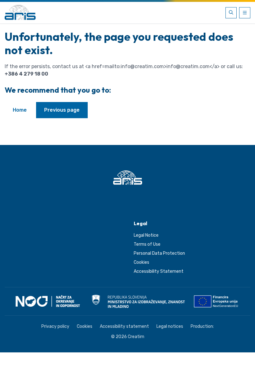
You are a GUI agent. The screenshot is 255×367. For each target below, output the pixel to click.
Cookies (141, 262)
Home (20, 110)
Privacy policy (55, 326)
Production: (202, 326)
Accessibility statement (124, 326)
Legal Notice (146, 235)
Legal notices (169, 326)
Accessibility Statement (158, 271)
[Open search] (231, 12)
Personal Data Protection (159, 253)
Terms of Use (147, 244)
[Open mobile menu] (244, 12)
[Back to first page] (20, 13)
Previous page (62, 110)
